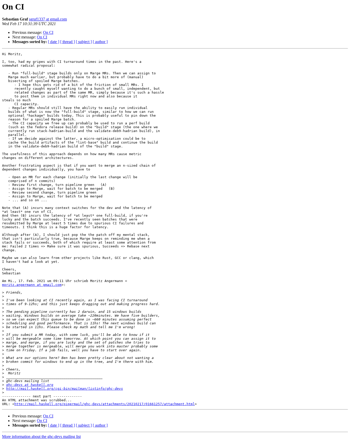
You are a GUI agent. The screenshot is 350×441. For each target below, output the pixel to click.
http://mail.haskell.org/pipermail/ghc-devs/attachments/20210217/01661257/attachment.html (104, 404)
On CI (48, 32)
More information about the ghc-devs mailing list (41, 436)
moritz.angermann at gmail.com (31, 285)
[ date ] (53, 41)
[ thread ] (67, 41)
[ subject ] (84, 41)
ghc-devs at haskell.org (29, 385)
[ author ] (100, 41)
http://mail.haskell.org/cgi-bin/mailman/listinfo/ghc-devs (64, 388)
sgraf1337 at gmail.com (48, 19)
